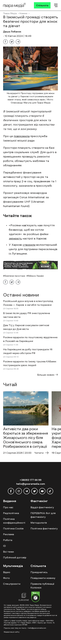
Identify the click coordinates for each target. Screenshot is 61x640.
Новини (23, 13)
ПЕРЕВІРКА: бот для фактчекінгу (43, 515)
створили (29, 244)
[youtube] (42, 491)
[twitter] (34, 491)
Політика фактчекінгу (44, 528)
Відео (6, 572)
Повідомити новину (42, 578)
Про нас (8, 507)
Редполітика (11, 513)
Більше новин (45, 374)
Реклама (8, 534)
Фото (6, 578)
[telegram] (26, 491)
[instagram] (19, 491)
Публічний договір (14, 557)
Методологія (38, 522)
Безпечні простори (15, 276)
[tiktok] (50, 491)
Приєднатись (39, 572)
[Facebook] (5, 41)
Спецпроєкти (11, 583)
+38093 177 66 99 (30, 480)
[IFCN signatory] (35, 597)
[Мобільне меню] (56, 5)
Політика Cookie (13, 528)
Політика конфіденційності (14, 521)
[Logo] (14, 5)
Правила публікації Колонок (42, 585)
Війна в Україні (36, 276)
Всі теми (8, 551)
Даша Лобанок (12, 31)
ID (4, 546)
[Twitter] (11, 41)
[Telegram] (18, 41)
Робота (7, 540)
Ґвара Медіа (10, 13)
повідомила (22, 136)
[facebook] (11, 491)
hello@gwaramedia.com (30, 484)
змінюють (15, 238)
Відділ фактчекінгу (42, 507)
